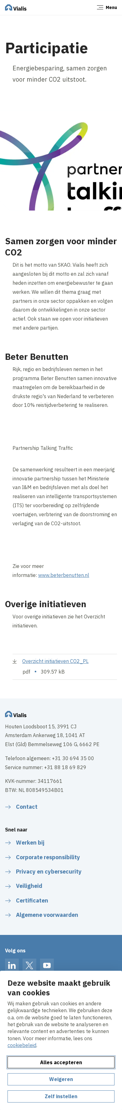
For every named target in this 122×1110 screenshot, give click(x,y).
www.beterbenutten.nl (63, 575)
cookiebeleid (22, 1045)
